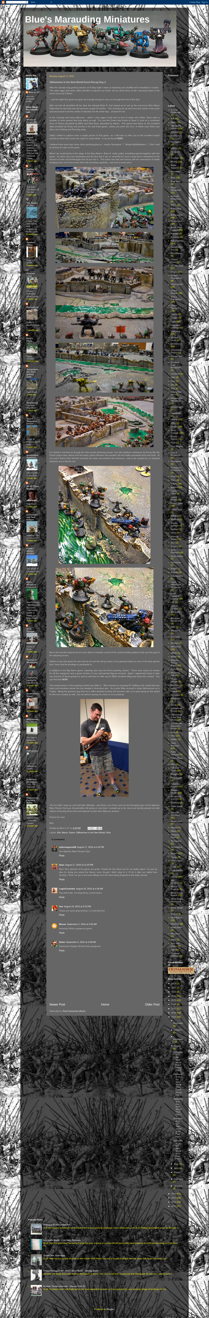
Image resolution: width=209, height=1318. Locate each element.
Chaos (174, 272)
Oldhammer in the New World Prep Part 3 (178, 1107)
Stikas (174, 831)
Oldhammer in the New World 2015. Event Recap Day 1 (178, 1084)
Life (172, 602)
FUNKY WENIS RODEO (30, 551)
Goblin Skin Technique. (54, 1255)
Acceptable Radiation (32, 456)
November (178, 1023)
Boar (173, 177)
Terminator (176, 841)
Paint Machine (175, 744)
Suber (62, 942)
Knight (174, 568)
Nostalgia (175, 695)
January (178, 1186)
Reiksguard (176, 778)
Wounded (175, 933)
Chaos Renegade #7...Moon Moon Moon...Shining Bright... (71, 1271)
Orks (108, 832)
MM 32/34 (176, 646)
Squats (174, 827)
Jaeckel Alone (30, 243)
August (177, 1046)
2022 (174, 987)
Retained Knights (175, 785)
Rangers (175, 774)
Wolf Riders (176, 917)
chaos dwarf (177, 284)
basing (174, 161)
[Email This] (89, 828)
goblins (174, 487)
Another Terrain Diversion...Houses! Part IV (64, 1286)
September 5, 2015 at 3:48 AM (81, 942)
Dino (173, 381)
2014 (174, 1193)
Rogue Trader (174, 791)
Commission (177, 343)
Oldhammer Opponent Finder (176, 726)
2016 (174, 1012)
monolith (175, 669)
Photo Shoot (177, 758)
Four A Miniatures (176, 453)
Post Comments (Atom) (74, 1011)
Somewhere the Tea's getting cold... (32, 373)
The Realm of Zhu (31, 204)
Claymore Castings (175, 326)
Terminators (176, 847)
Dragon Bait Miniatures (176, 399)
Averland (175, 158)
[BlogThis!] (91, 828)
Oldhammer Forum (176, 709)
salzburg (175, 802)
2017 (174, 1008)
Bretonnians (176, 215)
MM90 (174, 656)
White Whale (177, 908)
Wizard (174, 914)
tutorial (174, 877)
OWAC (174, 739)
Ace (61, 906)
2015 (174, 1017)
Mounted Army (175, 674)
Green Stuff (176, 509)
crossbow (175, 373)
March (177, 1172)
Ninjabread (32, 403)
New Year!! (31, 504)
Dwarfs (174, 419)
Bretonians (176, 208)
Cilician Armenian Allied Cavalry (32, 294)
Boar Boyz (176, 181)
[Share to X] (94, 828)
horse (173, 533)
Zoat (173, 949)
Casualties (176, 253)
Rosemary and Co (176, 797)
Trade (173, 867)
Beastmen (176, 171)
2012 (174, 1202)
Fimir (173, 442)
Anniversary (176, 135)
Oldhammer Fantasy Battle (32, 800)
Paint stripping (175, 753)
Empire (174, 426)
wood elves (176, 927)
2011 (174, 1206)
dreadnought (177, 407)
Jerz (173, 542)
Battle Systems (175, 166)
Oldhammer (32, 751)
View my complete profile (30, 98)
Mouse (62, 924)
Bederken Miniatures (31, 780)
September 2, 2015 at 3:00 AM (82, 924)
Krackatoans (177, 576)
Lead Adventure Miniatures (176, 584)
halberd (174, 516)
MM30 (174, 653)
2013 (174, 1198)
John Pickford (175, 551)
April (176, 1168)
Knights (174, 572)
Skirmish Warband (175, 813)
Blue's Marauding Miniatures (87, 19)
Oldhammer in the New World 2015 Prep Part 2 (178, 1127)
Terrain (174, 853)
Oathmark (175, 698)
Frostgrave (176, 461)
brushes (175, 233)
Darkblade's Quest (32, 694)
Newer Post (57, 1004)
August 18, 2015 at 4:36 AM (89, 888)
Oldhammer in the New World (90, 832)
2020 (174, 996)
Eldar (173, 423)
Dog (173, 388)
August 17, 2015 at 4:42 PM (90, 847)
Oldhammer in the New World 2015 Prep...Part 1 (178, 1150)
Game (72, 832)
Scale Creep (177, 806)
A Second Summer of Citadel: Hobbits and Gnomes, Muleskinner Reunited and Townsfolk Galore (32, 141)
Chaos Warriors (175, 306)
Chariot (174, 314)
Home (105, 1004)
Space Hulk (176, 821)
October (178, 1030)
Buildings (175, 237)
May (176, 1164)
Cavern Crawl (174, 260)
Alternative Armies (176, 127)
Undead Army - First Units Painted (32, 820)
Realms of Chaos (31, 170)
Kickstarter (176, 562)
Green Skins (177, 503)
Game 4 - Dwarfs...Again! (32, 325)
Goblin (174, 483)
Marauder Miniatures (176, 619)
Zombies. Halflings (175, 954)
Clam (173, 321)
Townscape (176, 860)
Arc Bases (176, 142)
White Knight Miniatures (177, 900)
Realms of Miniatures (31, 661)
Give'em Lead (30, 274)
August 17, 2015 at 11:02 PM (79, 865)
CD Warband (177, 265)
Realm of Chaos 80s (31, 120)
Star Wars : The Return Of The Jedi (32, 189)
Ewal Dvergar (30, 630)
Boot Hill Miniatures (176, 197)
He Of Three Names (32, 487)
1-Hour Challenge (176, 111)
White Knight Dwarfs (177, 894)
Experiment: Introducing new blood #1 (32, 680)
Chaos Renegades (176, 298)
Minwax (174, 643)
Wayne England (175, 887)
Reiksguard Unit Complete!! (56, 1224)
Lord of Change (174, 607)
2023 (174, 983)
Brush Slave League (176, 228)
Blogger (110, 1309)
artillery (174, 148)
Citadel (174, 318)
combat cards (174, 338)
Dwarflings (176, 413)
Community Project (176, 351)
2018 (174, 1004)
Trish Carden (177, 870)
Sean (61, 865)
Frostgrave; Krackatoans (177, 468)
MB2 (173, 627)
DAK (173, 377)
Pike (173, 764)
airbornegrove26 (67, 847)
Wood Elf (175, 924)
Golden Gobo (174, 492)
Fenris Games (174, 437)
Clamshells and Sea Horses (32, 517)
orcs (173, 732)
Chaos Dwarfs (174, 291)
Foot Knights (177, 446)
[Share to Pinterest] (100, 828)
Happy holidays (175, 524)
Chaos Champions (176, 276)
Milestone (175, 630)
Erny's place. (29, 339)
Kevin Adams (177, 556)
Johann (174, 546)
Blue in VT (34, 92)
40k (59, 832)
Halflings (175, 519)
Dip (172, 384)
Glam (173, 480)
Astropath (175, 152)
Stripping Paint (175, 835)
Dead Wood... (32, 392)
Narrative (175, 685)
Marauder (175, 612)
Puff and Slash (175, 769)
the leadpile (32, 307)
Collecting (175, 331)
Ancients (175, 132)
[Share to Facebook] (97, 828)
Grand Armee (174, 498)
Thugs (174, 857)
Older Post (152, 1004)
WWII (173, 940)
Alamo (65, 832)
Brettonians (176, 221)
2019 (174, 1000)
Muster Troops (174, 680)
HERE (120, 138)
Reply (62, 855)
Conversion (176, 356)
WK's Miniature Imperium (31, 584)
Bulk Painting (177, 241)
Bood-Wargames (176, 188)
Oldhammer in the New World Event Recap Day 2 (178, 1061)
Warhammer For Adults (32, 720)
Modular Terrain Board (175, 663)
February (178, 1179)
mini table (175, 637)
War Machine (175, 881)
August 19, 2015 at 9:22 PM (77, 906)
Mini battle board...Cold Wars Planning (61, 1240)
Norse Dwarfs (174, 690)
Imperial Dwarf (175, 537)
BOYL (173, 205)
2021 (174, 992)
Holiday (174, 529)
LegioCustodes (67, 888)
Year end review (175, 944)
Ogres (174, 705)
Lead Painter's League (175, 596)
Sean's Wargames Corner (31, 421)
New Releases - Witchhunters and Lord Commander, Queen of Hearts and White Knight (32, 610)
